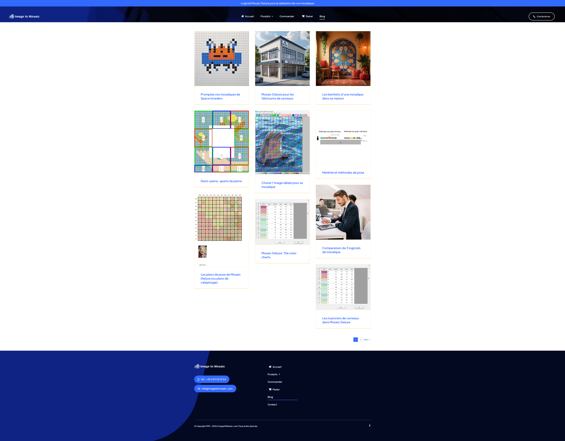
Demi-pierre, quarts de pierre (221, 181)
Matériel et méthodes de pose (343, 172)
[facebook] (370, 426)
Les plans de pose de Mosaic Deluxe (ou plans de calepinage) (221, 278)
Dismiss (319, 3)
